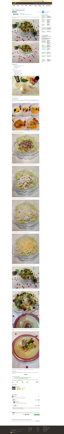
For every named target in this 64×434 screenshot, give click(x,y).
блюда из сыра (13, 380)
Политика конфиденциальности (46, 428)
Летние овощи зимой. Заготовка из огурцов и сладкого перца (49, 28)
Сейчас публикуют (30, 428)
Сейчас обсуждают (30, 429)
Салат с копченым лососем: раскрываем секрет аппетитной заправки (22, 377)
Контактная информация (45, 429)
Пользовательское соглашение (46, 427)
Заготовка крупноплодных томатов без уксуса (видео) (49, 17)
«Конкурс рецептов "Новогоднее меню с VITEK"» (26, 14)
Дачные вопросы (30, 430)
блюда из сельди (34, 379)
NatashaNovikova (17, 401)
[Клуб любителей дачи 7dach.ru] (14, 3)
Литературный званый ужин (49, 56)
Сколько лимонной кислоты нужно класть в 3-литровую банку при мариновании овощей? (46, 38)
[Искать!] (34, 3)
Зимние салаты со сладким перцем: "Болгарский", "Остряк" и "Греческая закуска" (49, 21)
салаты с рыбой (30, 379)
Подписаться (25, 374)
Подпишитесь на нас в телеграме (48, 12)
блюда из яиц (37, 379)
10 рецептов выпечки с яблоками (48, 24)
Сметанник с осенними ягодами (48, 49)
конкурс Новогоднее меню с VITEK (21, 379)
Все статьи (38, 430)
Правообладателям (45, 430)
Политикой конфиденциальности (38, 1)
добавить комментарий (36, 414)
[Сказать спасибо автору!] (39, 400)
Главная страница (30, 427)
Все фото (38, 428)
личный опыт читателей (27, 379)
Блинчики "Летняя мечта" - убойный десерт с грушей (49, 60)
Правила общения (45, 426)
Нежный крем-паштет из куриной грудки (49, 53)
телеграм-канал (20, 372)
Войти (50, 3)
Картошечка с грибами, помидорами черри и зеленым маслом (49, 46)
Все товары (38, 427)
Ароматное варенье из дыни (49, 31)
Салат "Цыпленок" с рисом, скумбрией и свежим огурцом (21, 378)
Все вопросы (38, 429)
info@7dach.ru (14, 430)
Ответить (15, 405)
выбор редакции (20, 380)
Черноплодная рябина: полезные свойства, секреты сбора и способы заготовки (49, 42)
